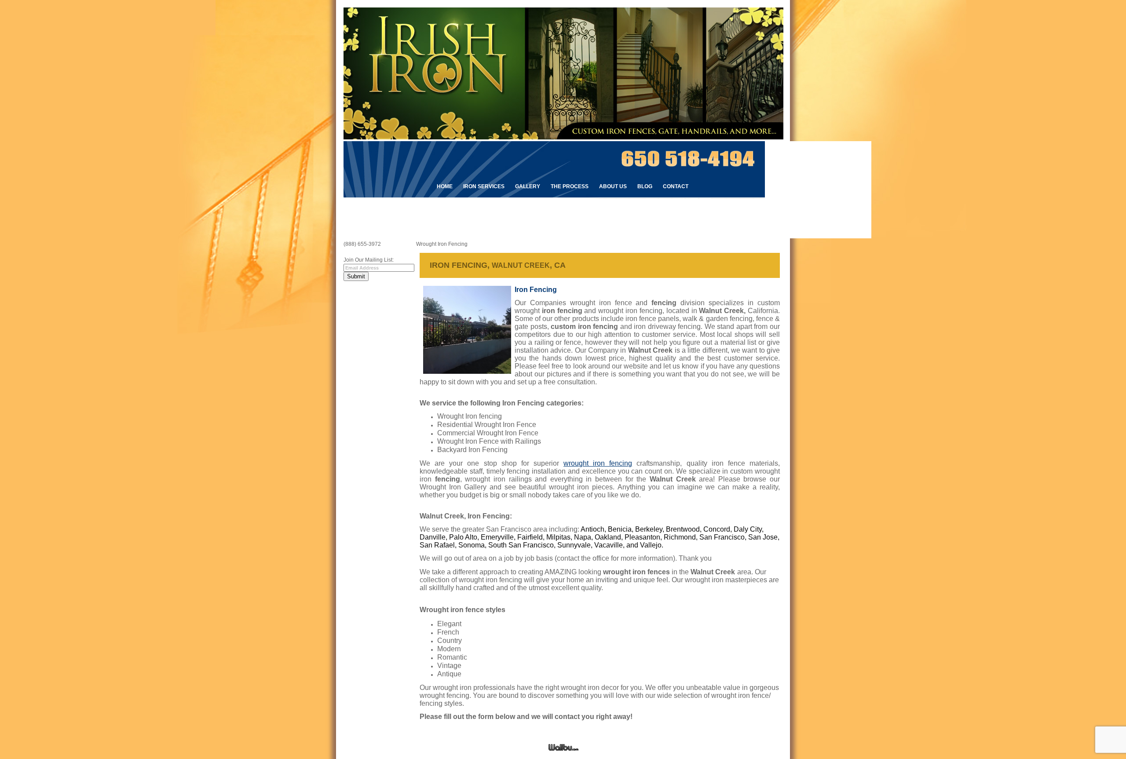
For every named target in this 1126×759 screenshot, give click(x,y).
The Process (570, 186)
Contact (675, 186)
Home (445, 186)
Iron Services (484, 186)
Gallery (527, 186)
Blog (644, 186)
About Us (613, 186)
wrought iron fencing (597, 463)
